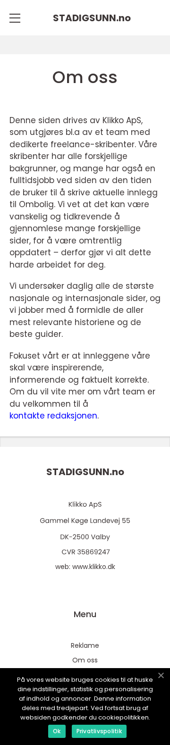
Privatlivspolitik (99, 731)
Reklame (85, 645)
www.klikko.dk (93, 566)
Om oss (85, 660)
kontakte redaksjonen (53, 415)
